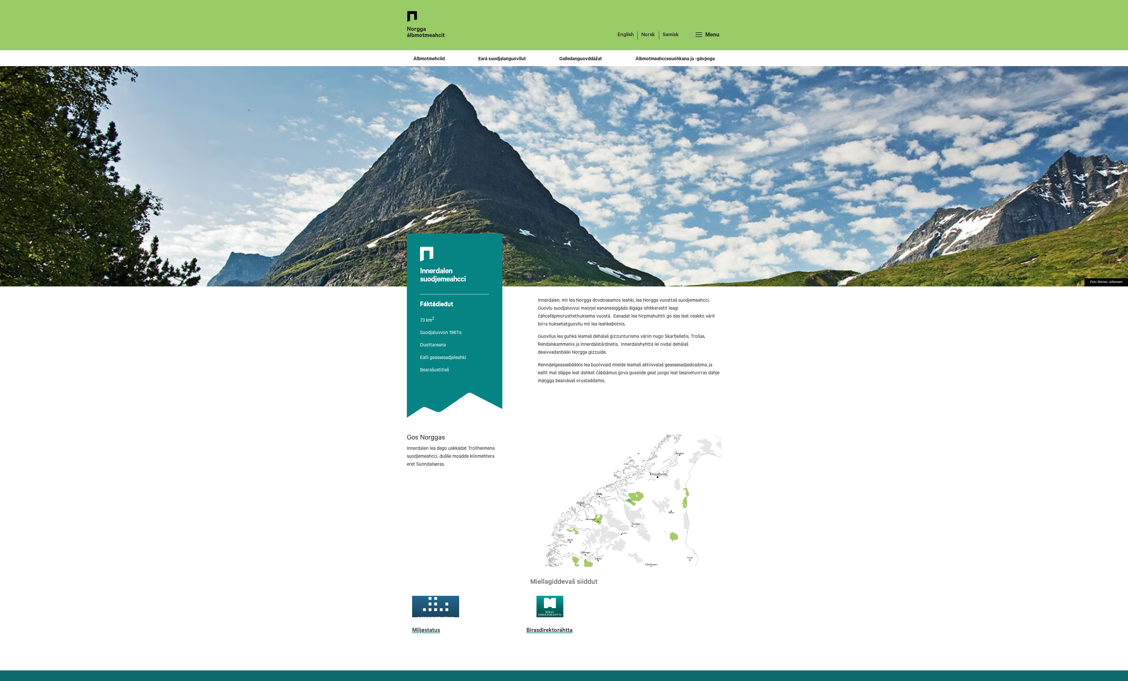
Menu (712, 35)
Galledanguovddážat (580, 59)
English (625, 35)
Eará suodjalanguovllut (502, 59)
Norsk (648, 35)
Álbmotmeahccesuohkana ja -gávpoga (675, 59)
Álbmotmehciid (429, 59)
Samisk (671, 35)
